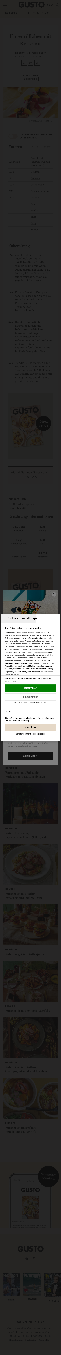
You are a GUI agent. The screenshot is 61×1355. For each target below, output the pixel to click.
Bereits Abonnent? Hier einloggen (31, 734)
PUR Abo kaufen (30, 727)
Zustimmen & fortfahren (30, 688)
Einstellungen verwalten (30, 696)
